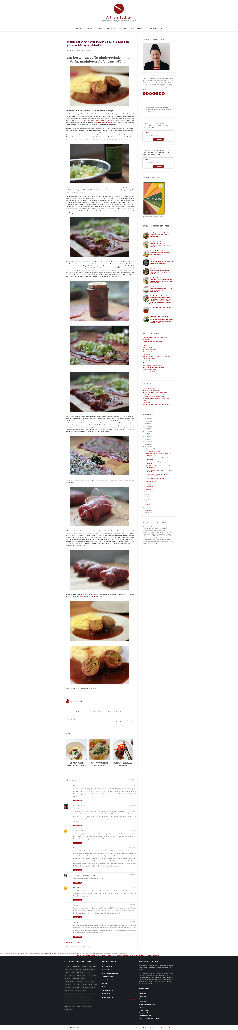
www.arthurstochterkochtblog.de (163, 1028)
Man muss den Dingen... (150, 349)
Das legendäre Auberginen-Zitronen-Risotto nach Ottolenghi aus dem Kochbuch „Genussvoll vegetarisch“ (161, 280)
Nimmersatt (106, 993)
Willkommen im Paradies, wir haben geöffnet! (156, 404)
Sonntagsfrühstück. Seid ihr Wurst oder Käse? (157, 356)
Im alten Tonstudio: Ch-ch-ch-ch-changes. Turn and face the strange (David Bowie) (157, 395)
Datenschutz (153, 543)
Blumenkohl (92, 966)
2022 (146, 421)
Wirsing (86, 1003)
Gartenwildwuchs (79, 805)
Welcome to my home (149, 369)
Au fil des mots (107, 987)
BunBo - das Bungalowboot (73, 969)
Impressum (142, 996)
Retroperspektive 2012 (153, 451)
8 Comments (88, 50)
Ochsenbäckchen (81, 990)
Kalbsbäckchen (90, 981)
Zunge (79, 1006)
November (149, 481)
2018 (146, 431)
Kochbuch (68, 984)
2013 (146, 444)
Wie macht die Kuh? (149, 372)
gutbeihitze (68, 1009)
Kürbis (85, 984)
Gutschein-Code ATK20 (52, 953)
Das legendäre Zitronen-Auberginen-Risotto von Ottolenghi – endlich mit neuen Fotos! (160, 244)
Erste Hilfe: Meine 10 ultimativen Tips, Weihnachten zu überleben (154, 342)
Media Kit (142, 1007)
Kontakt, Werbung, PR (154, 28)
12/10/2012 (132, 785)
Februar (149, 502)
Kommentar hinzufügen (72, 942)
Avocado (84, 966)
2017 (146, 434)
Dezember (149, 449)
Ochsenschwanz (70, 993)
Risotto (67, 996)
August (148, 489)
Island (83, 978)
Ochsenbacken (69, 990)
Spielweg (88, 996)
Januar (148, 504)
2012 (146, 446)
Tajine (75, 1000)
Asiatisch (67, 966)
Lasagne (67, 987)
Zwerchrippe (87, 1006)
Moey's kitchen (107, 969)
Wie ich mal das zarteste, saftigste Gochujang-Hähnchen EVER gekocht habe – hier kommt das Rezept (161, 271)
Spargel (81, 996)
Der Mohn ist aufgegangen (151, 390)
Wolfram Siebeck (70, 1006)
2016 (146, 436)
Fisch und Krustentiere (83, 972)
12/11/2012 (132, 887)
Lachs (90, 984)
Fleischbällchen (70, 975)
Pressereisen (143, 1001)
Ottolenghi (80, 993)
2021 (146, 423)
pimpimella (77, 887)
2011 (146, 507)
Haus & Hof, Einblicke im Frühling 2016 (155, 392)
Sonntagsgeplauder (149, 358)
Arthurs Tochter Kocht (85, 1028)
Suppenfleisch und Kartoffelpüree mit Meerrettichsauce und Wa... (76, 763)
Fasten (72, 972)
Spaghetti (74, 996)
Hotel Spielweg (91, 975)
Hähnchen (76, 978)
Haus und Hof (81, 975)
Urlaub (67, 1003)
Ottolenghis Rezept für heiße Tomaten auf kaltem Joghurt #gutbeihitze (159, 234)
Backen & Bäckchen (145, 1015)
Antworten (77, 800)
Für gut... (145, 345)
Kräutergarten (147, 402)
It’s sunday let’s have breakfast (74, 981)
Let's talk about (147, 347)
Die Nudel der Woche (89, 969)
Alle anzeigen (133, 999)
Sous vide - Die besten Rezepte (149, 1018)
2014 (146, 441)
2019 (146, 429)
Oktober (149, 484)
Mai (147, 494)
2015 (146, 439)
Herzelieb (105, 983)
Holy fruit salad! (107, 980)
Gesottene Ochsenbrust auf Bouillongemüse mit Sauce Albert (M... (99, 763)
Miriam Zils (141, 1028)
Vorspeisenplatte (107, 966)
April (148, 496)
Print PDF (73, 719)
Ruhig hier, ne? (147, 352)
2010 (146, 510)
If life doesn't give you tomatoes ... (161, 307)
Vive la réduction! (108, 997)
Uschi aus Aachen (79, 830)
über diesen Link (23, 953)
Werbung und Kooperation (147, 1004)
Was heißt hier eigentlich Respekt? (153, 367)
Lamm (95, 984)
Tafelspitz (68, 1000)
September (150, 486)
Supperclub (111, 28)
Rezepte (100, 28)
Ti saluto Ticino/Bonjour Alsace (84, 875)
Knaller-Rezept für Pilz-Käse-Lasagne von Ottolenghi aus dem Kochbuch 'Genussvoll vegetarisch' (161, 289)
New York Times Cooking (88, 987)
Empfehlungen (136, 28)
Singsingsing (146, 354)
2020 (146, 426)
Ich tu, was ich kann (108, 976)
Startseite (78, 28)
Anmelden (158, 139)
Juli (147, 491)
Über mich (89, 28)
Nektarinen (123, 28)
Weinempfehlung (77, 1003)
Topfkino (90, 1000)
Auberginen (76, 966)
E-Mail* (147, 132)
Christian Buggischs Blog (110, 973)
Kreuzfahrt (77, 984)
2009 (146, 512)
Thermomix (82, 1000)
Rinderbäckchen (91, 993)
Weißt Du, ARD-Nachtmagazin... (156, 478)
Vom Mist (145, 363)
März (148, 499)
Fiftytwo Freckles (107, 990)
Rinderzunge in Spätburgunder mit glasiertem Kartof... (156, 474)
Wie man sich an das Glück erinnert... (154, 374)
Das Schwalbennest (149, 388)
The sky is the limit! (149, 361)
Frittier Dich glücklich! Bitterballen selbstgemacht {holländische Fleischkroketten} (161, 252)
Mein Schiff (75, 987)
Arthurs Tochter (144, 1010)
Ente (66, 972)
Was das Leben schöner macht (152, 365)
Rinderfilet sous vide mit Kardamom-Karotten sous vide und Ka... (122, 763)
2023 (146, 418)
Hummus (67, 978)
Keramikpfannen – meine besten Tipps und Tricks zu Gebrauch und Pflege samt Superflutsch (161, 261)
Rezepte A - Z (143, 1013)
